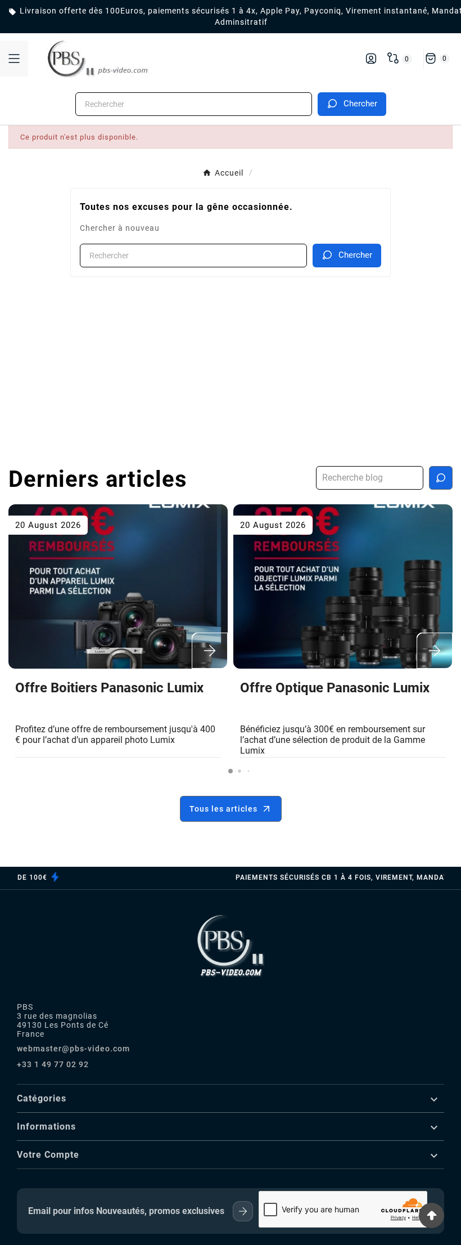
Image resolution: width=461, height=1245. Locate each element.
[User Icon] (371, 58)
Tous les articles (223, 808)
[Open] (14, 59)
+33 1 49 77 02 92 (53, 1064)
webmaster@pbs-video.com (73, 1048)
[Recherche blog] (441, 478)
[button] (230, 771)
